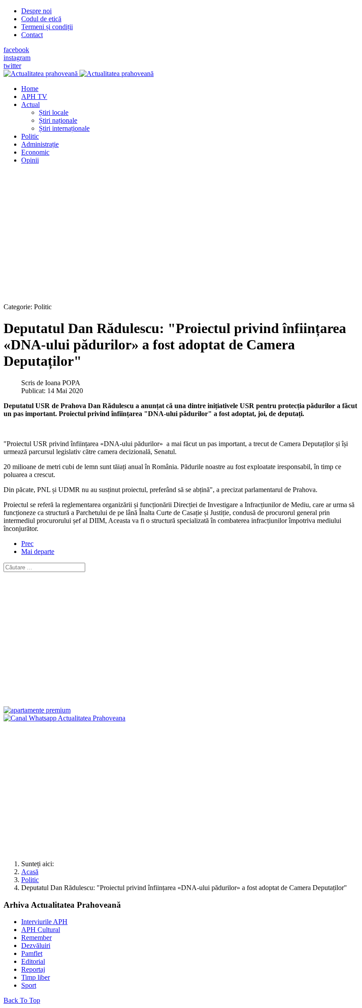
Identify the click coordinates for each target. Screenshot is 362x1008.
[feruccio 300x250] (37, 710)
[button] (30, 104)
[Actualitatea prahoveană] (79, 73)
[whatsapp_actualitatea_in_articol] (64, 718)
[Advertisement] (181, 233)
